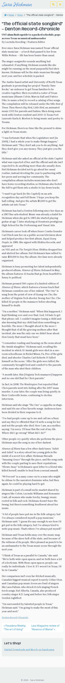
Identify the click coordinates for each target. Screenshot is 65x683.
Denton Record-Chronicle (15, 617)
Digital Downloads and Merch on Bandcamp (29, 649)
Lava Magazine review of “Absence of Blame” (45, 627)
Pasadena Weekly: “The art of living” (15, 627)
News (11, 15)
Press (20, 15)
